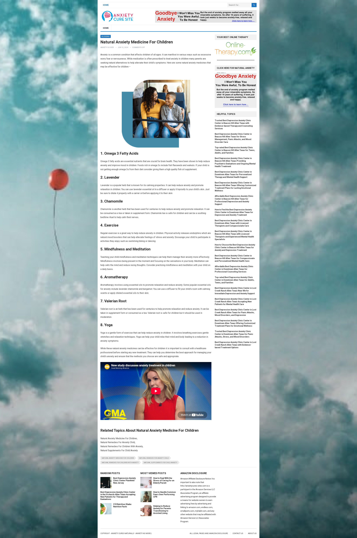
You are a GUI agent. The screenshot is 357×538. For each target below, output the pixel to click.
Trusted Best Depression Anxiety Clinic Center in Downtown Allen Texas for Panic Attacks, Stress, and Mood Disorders (234, 334)
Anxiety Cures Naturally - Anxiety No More (131, 533)
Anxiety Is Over (107, 47)
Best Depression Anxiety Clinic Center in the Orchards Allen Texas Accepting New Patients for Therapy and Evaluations (117, 495)
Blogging (106, 36)
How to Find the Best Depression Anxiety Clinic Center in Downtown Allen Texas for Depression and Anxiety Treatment (234, 212)
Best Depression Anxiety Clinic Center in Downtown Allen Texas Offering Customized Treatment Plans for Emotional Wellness (235, 323)
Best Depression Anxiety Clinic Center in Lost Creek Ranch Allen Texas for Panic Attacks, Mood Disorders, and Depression (235, 312)
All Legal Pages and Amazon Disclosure (209, 533)
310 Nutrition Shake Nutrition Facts (122, 505)
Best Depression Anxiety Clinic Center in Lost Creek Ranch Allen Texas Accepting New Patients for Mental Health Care (235, 301)
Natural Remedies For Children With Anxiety (120, 462)
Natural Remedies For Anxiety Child (154, 458)
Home (106, 5)
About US (252, 533)
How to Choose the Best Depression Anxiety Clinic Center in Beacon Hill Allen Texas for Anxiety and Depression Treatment (235, 247)
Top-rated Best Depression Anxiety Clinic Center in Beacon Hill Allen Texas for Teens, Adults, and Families (235, 150)
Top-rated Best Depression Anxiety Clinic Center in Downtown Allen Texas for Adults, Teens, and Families (234, 280)
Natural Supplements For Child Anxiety (160, 462)
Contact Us (238, 533)
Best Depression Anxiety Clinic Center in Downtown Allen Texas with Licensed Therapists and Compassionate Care (233, 223)
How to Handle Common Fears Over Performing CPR (164, 494)
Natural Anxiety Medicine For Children (118, 458)
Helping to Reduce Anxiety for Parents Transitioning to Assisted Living (162, 509)
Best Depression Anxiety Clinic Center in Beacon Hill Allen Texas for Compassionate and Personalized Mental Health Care (235, 258)
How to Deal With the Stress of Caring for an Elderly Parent (163, 480)
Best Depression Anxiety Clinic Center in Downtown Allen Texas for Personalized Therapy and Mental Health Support (233, 174)
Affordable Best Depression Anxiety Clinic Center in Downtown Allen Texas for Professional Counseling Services (234, 269)
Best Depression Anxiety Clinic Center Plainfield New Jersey (124, 480)
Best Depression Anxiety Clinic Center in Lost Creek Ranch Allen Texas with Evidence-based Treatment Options (235, 345)
